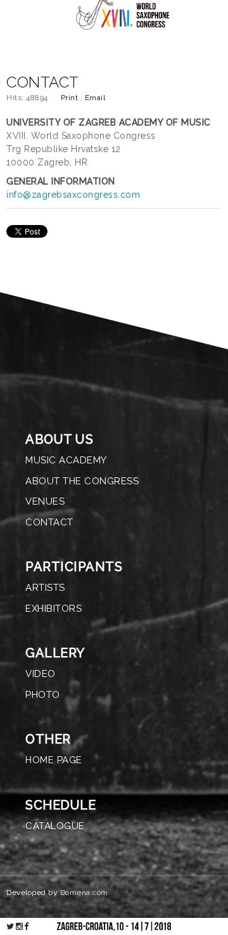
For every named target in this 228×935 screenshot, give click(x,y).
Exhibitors (53, 608)
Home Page (53, 760)
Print (70, 97)
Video (40, 674)
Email (95, 97)
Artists (45, 587)
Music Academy (66, 460)
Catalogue (55, 826)
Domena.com (84, 892)
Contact (49, 522)
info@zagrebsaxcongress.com (73, 195)
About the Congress (82, 481)
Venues (45, 501)
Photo (42, 694)
